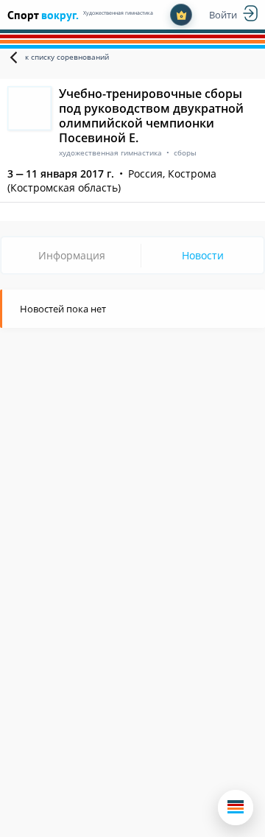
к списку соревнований (67, 57)
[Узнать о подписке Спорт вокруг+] (181, 15)
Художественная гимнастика (118, 13)
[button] (235, 807)
